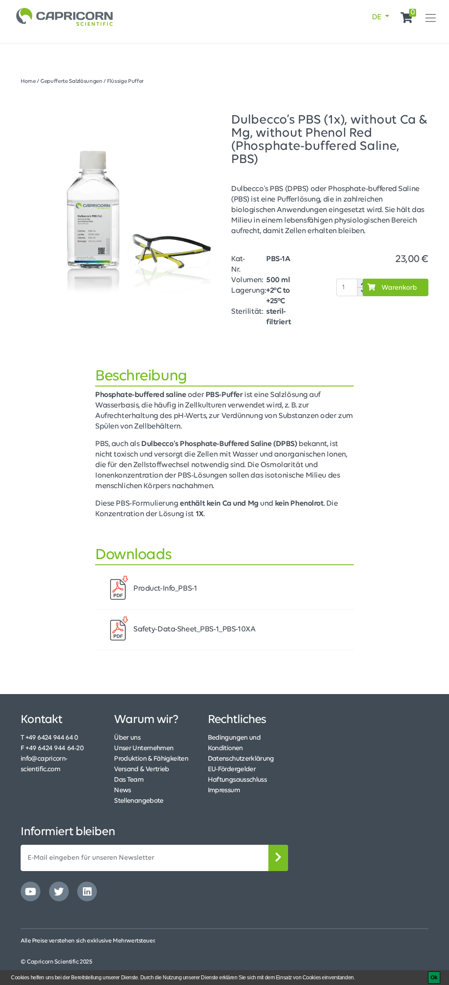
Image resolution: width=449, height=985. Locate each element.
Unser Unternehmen (143, 748)
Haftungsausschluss (237, 779)
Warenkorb (398, 287)
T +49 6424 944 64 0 (49, 737)
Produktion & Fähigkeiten (151, 758)
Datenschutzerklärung (241, 758)
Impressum (224, 790)
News (122, 790)
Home (28, 81)
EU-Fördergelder (232, 769)
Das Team (128, 779)
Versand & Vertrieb (141, 769)
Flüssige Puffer (125, 81)
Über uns (127, 737)
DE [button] (377, 17)
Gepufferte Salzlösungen (71, 81)
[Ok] (434, 977)
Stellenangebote (138, 800)
